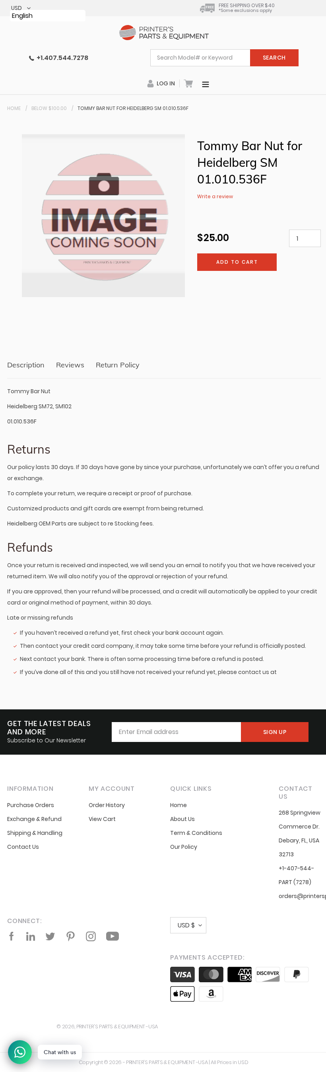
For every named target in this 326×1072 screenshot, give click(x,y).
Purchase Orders (30, 805)
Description (26, 364)
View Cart (102, 819)
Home (14, 108)
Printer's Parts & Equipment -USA (117, 1026)
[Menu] (205, 83)
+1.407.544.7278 (61, 57)
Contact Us (23, 847)
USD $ (186, 925)
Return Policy (118, 364)
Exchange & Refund (34, 819)
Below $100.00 (49, 108)
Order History (107, 805)
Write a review (215, 196)
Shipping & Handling (34, 833)
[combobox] (224, 57)
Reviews (70, 364)
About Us (182, 819)
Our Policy (183, 847)
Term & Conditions (196, 833)
